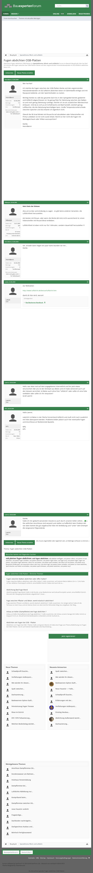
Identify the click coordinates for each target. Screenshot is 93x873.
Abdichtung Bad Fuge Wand (17, 590)
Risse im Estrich (18, 712)
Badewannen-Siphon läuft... (22, 700)
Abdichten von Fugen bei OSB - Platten (21, 622)
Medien (14, 14)
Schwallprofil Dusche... (20, 671)
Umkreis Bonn (16, 235)
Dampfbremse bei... (19, 786)
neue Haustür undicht (20, 809)
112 (19, 103)
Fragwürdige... (17, 815)
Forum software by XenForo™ (21, 863)
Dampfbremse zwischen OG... (23, 803)
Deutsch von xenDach (53, 863)
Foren (6, 14)
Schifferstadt (16, 107)
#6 (87, 408)
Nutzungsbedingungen (63, 858)
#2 (87, 202)
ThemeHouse (20, 865)
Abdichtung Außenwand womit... (68, 718)
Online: (58, 14)
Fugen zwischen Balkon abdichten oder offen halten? (26, 579)
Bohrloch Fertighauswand (21, 832)
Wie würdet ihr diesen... (21, 683)
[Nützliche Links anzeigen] (87, 55)
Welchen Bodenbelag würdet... (23, 724)
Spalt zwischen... (18, 689)
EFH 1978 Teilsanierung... (21, 718)
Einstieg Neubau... (62, 712)
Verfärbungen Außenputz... (22, 677)
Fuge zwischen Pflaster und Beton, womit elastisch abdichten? (30, 601)
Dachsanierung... (18, 695)
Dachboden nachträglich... (22, 821)
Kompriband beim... (19, 797)
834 (19, 225)
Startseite (31, 858)
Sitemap (43, 858)
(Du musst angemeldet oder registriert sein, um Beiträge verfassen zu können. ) (62, 541)
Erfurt (18, 438)
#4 (87, 282)
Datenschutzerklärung (79, 858)
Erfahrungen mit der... (64, 700)
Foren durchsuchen (10, 18)
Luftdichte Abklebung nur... (22, 791)
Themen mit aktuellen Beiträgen (29, 18)
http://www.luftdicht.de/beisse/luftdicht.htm (39, 290)
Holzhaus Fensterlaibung (21, 780)
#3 (87, 242)
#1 (87, 79)
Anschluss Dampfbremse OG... (23, 768)
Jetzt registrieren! (68, 636)
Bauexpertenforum (10, 852)
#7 (87, 514)
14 (19, 432)
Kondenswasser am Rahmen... (23, 774)
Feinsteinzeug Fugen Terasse (23, 706)
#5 (87, 382)
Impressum (50, 858)
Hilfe (37, 858)
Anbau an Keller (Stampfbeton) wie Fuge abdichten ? (26, 612)
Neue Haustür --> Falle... (64, 689)
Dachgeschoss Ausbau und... (23, 827)
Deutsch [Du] (26, 852)
